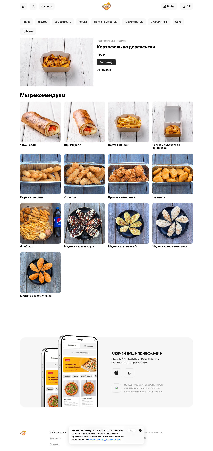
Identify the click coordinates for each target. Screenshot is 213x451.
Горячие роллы (134, 21)
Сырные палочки (31, 197)
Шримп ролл (72, 145)
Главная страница (106, 40)
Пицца (26, 21)
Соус (178, 21)
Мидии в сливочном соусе (169, 246)
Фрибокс (26, 246)
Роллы (82, 21)
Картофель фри (118, 145)
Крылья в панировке (121, 197)
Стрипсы (70, 197)
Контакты (55, 438)
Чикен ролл (28, 145)
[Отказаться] (140, 430)
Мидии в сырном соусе (79, 246)
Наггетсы (158, 197)
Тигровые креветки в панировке (166, 146)
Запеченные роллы (106, 21)
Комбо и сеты (62, 21)
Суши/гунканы (159, 21)
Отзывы (54, 444)
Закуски (42, 21)
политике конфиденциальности (104, 439)
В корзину (106, 62)
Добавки (28, 31)
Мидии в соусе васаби (123, 246)
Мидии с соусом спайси (36, 295)
